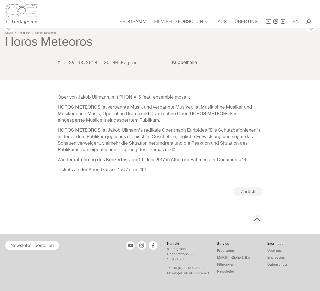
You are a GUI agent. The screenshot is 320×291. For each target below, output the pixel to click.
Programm (24, 32)
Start (9, 32)
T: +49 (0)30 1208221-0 (185, 268)
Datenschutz (277, 264)
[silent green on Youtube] (268, 21)
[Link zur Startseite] (23, 13)
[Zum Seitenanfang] (257, 219)
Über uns (274, 250)
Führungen (225, 264)
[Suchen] (308, 21)
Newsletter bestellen (32, 245)
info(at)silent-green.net (190, 273)
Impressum (276, 257)
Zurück (248, 191)
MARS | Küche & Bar (234, 257)
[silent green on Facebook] (283, 21)
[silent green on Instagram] (275, 21)
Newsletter (225, 271)
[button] (134, 21)
